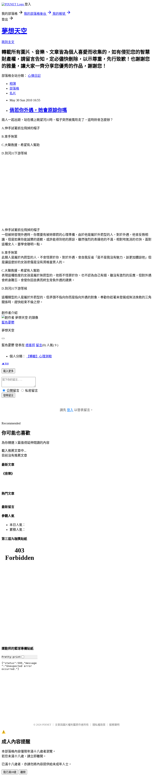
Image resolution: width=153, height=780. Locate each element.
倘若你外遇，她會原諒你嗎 (38, 110)
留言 (39, 345)
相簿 (13, 83)
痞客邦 (30, 345)
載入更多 (8, 371)
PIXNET (46, 724)
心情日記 (34, 75)
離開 (23, 772)
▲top (5, 363)
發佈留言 (8, 395)
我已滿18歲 (9, 772)
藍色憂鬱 (8, 322)
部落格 (14, 88)
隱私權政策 (98, 724)
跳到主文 (8, 42)
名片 (13, 93)
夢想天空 (14, 31)
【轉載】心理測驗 (39, 356)
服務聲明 (114, 724)
